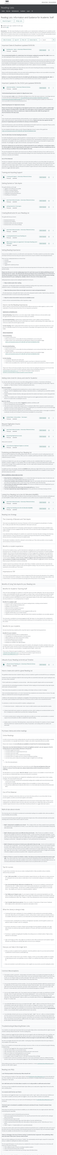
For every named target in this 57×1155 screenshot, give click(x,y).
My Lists (8, 11)
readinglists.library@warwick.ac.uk (10, 371)
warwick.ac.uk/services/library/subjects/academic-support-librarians (18, 372)
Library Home (45, 2)
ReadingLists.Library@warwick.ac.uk (37, 1076)
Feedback (22, 11)
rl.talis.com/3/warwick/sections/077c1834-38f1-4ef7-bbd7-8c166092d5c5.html (19, 131)
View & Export (6, 21)
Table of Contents (7, 40)
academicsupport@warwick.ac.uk (10, 654)
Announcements (52, 2)
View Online (43, 50)
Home (3, 11)
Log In (28, 11)
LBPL (8, 27)
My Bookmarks (15, 11)
